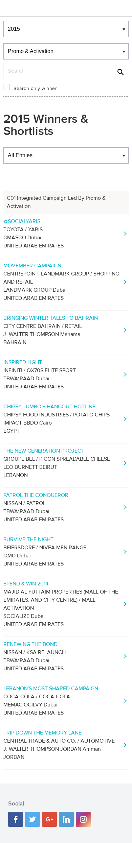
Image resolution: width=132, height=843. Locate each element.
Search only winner (35, 89)
